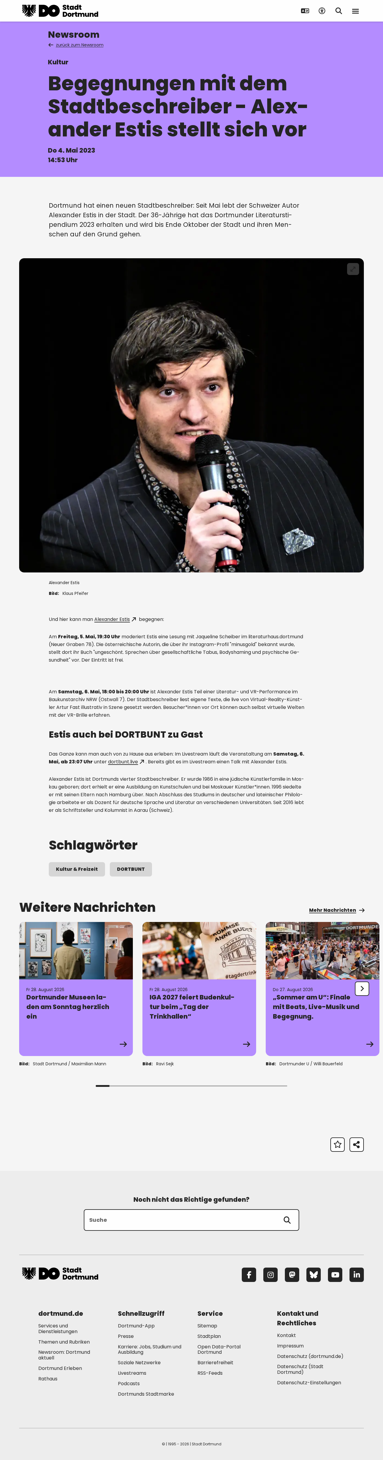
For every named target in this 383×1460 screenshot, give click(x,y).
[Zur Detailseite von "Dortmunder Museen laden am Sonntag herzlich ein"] (76, 989)
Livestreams (132, 1373)
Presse (126, 1336)
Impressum (290, 1345)
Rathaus (47, 1378)
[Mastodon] (292, 1275)
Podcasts (129, 1383)
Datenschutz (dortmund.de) (310, 1356)
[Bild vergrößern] (353, 269)
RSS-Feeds (210, 1373)
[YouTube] (335, 1275)
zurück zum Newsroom (80, 45)
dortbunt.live (123, 761)
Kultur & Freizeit (77, 869)
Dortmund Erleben (60, 1368)
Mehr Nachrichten (332, 910)
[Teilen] (356, 1144)
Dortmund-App (136, 1325)
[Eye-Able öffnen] (322, 11)
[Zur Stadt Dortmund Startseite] (60, 11)
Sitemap (207, 1325)
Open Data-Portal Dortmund (219, 1349)
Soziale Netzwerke (139, 1362)
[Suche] (287, 1220)
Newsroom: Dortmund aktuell (64, 1355)
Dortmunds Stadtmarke (146, 1394)
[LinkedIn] (356, 1275)
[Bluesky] (313, 1275)
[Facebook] (249, 1275)
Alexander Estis (112, 619)
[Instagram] (270, 1275)
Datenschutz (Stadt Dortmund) (300, 1369)
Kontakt (286, 1335)
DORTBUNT (131, 869)
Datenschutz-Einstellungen (309, 1383)
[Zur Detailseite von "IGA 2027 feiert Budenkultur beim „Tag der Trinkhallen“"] (199, 989)
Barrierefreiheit (215, 1362)
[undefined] (362, 989)
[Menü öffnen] (355, 11)
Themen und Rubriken (64, 1342)
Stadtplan (209, 1336)
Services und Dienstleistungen (57, 1328)
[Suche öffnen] (339, 11)
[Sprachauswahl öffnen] (305, 11)
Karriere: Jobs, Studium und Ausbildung (149, 1349)
